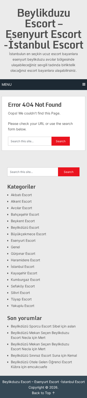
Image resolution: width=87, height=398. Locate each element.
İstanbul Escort (22, 266)
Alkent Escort (21, 201)
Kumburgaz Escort (25, 279)
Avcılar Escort (21, 208)
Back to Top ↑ (43, 393)
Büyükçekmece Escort (28, 234)
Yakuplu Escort (22, 306)
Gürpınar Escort (23, 253)
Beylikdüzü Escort (25, 227)
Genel (15, 247)
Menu (7, 84)
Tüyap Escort (21, 299)
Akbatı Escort (21, 195)
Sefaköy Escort (23, 286)
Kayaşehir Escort (24, 273)
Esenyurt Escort (23, 240)
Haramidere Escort (25, 260)
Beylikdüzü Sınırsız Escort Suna (35, 355)
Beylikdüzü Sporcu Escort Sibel (35, 326)
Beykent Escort (23, 221)
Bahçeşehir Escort (25, 214)
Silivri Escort (20, 293)
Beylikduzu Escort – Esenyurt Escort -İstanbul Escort (43, 28)
